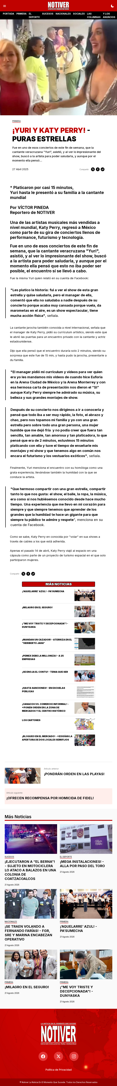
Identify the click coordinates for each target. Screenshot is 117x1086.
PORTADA (8, 13)
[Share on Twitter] (93, 169)
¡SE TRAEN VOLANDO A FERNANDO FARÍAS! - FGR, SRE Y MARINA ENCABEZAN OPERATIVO (28, 932)
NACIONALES (63, 13)
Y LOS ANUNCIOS (109, 15)
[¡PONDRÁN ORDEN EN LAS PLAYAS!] (23, 776)
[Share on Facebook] (98, 169)
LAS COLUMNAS (94, 15)
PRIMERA (21, 13)
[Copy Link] (102, 169)
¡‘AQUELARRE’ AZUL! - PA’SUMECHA (43, 591)
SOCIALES (79, 13)
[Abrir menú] (4, 5)
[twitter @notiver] (58, 1056)
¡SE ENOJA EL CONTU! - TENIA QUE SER (45, 671)
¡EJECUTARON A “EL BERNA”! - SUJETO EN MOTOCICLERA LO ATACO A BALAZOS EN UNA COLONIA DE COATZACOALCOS (30, 870)
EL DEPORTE (34, 15)
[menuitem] (58, 1070)
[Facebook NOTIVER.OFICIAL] (43, 1056)
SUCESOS (47, 13)
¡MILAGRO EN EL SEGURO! (37, 607)
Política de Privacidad (59, 1069)
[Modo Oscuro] (112, 5)
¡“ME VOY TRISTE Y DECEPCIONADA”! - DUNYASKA (76, 991)
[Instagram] (73, 1056)
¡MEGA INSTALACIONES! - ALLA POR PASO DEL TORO (82, 864)
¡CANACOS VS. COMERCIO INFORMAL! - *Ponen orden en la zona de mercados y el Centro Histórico (45, 707)
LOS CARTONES (31, 720)
